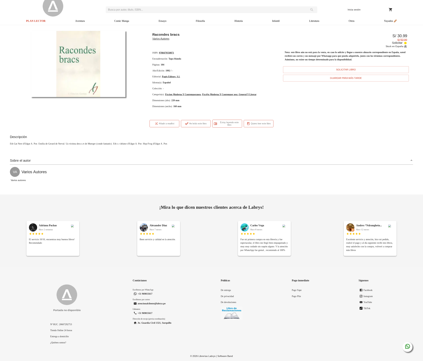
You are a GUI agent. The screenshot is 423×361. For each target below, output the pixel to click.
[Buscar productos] (311, 9)
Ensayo (162, 21)
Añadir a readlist (166, 123)
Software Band (225, 356)
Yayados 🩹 (390, 21)
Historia (238, 21)
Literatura (314, 21)
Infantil (276, 21)
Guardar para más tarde (346, 78)
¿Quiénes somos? (58, 342)
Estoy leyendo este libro (229, 123)
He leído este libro (198, 123)
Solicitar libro (346, 69)
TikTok (367, 308)
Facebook (368, 290)
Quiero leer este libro (261, 123)
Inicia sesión (354, 9)
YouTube (368, 302)
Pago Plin (296, 296)
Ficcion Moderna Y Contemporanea (183, 94)
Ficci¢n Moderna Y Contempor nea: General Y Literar (229, 94)
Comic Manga (121, 21)
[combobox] (206, 10)
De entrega (226, 290)
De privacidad (227, 296)
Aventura (80, 21)
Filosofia (200, 21)
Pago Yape (297, 290)
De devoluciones (228, 302)
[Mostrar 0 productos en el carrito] (390, 9)
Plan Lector (36, 21)
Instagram (368, 296)
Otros (351, 21)
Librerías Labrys (206, 356)
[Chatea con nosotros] (407, 346)
